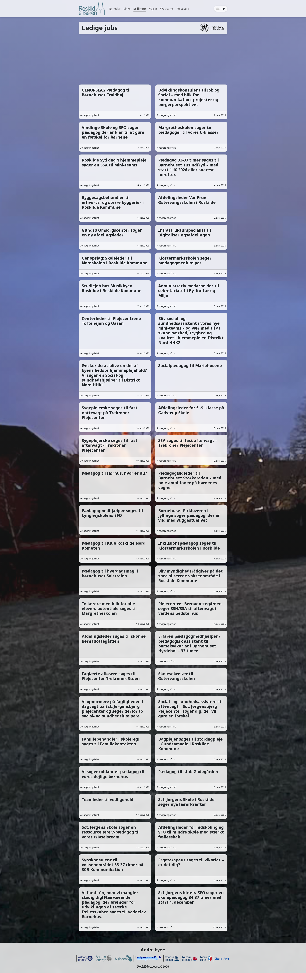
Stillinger (139, 9)
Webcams (167, 9)
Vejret (153, 9)
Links (127, 9)
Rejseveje (182, 9)
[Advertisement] (153, 59)
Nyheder (114, 9)
